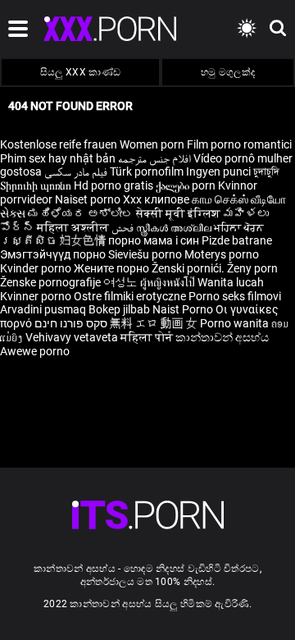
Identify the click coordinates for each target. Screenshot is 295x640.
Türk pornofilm (147, 171)
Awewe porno (35, 351)
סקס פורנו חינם (70, 323)
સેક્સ (12, 213)
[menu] (148, 514)
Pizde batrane (237, 240)
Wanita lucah (230, 282)
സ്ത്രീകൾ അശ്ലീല (175, 227)
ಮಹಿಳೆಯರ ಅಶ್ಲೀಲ (82, 213)
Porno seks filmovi (234, 296)
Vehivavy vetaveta (72, 337)
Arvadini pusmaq (44, 309)
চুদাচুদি (266, 171)
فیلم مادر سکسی (75, 171)
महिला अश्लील (74, 227)
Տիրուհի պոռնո (37, 185)
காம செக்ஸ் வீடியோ (239, 199)
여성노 (121, 282)
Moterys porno (221, 254)
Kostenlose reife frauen (58, 144)
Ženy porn (252, 268)
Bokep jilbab (119, 309)
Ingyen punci (218, 171)
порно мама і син (153, 240)
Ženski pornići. (189, 268)
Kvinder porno (37, 268)
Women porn (153, 144)
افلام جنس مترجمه (154, 158)
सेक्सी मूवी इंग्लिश (178, 213)
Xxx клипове (156, 199)
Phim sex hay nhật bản (58, 158)
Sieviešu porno (146, 254)
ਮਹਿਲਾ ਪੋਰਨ (239, 227)
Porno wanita (235, 323)
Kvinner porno (37, 296)
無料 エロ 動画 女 (153, 323)
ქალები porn (187, 185)
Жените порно (113, 268)
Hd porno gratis (113, 185)
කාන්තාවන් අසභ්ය (222, 337)
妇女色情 (84, 240)
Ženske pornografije (51, 282)
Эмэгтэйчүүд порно (54, 254)
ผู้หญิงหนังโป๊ (168, 282)
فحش (123, 227)
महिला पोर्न (147, 337)
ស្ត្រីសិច (30, 240)
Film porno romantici (239, 144)
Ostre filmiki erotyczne (130, 296)
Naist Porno (184, 309)
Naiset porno (89, 199)
